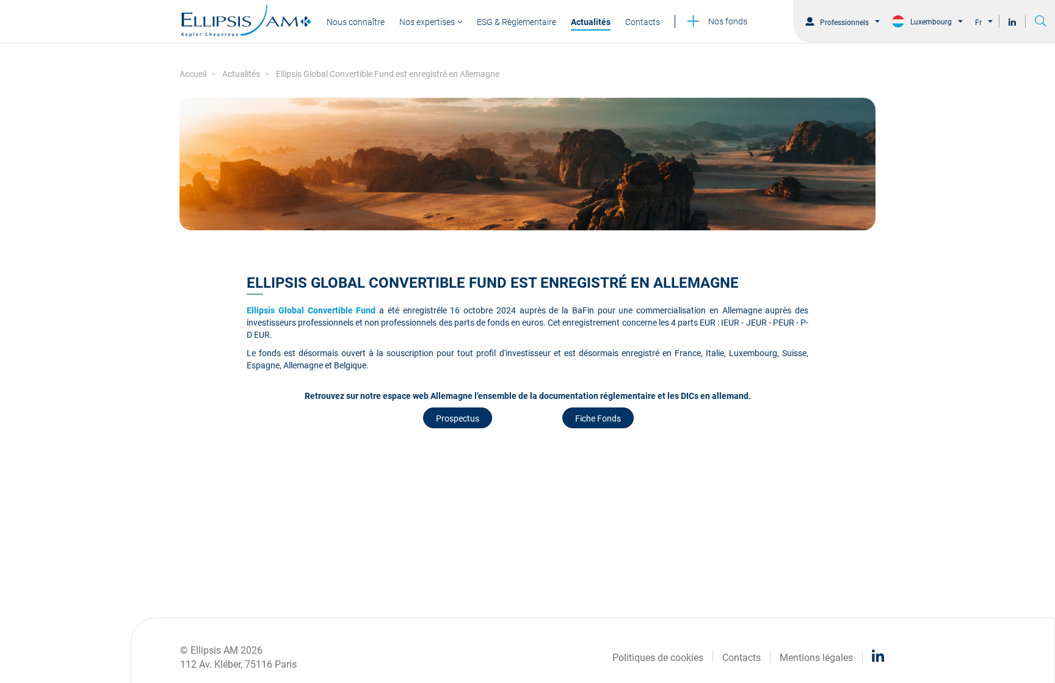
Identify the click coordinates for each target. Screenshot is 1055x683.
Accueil (192, 73)
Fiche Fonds (598, 418)
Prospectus (457, 418)
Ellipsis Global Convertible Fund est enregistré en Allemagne (387, 73)
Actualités (241, 73)
